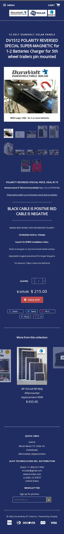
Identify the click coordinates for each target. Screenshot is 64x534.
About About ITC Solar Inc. (32, 446)
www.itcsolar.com (32, 474)
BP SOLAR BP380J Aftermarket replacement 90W (32, 393)
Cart (51, 5)
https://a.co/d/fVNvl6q (49, 187)
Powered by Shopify (47, 516)
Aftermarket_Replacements (32, 453)
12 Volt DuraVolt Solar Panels (32, 34)
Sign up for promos (29, 494)
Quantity (24, 281)
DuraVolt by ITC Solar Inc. (25, 516)
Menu (11, 5)
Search (32, 442)
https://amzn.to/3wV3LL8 (38, 263)
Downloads (32, 449)
